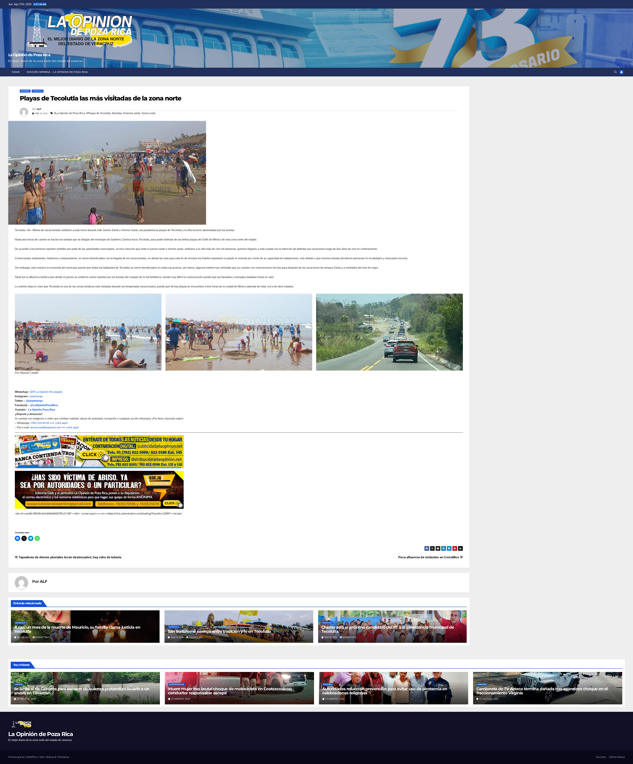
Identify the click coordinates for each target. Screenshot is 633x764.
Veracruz (481, 684)
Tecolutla (38, 91)
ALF (39, 109)
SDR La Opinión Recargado (45, 391)
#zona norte (148, 113)
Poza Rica (327, 684)
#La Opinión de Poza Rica (69, 113)
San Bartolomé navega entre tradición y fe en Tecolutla (219, 631)
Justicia (19, 684)
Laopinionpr (36, 396)
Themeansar (63, 757)
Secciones (601, 757)
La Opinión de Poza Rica (29, 55)
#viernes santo (131, 113)
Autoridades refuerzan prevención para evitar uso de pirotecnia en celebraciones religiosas (384, 690)
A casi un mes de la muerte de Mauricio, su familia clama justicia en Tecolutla (77, 629)
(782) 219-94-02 (39, 423)
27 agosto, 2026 (26, 699)
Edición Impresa (617, 757)
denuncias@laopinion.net (45, 427)
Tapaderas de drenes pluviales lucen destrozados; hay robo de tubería (69, 557)
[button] (615, 72)
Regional (25, 91)
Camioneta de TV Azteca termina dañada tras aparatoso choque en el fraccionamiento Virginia (542, 690)
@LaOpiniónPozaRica (44, 405)
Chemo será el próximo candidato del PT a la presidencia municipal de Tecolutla (387, 629)
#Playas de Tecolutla (98, 113)
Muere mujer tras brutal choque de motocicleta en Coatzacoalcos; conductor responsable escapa (230, 690)
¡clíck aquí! (61, 423)
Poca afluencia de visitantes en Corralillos (429, 557)
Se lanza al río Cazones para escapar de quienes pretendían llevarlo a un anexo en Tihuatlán (81, 690)
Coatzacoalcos (176, 684)
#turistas (117, 113)
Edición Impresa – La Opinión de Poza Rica (57, 71)
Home (16, 71)
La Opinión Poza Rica (41, 409)
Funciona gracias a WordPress (23, 757)
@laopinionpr (34, 400)
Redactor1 (42, 637)
